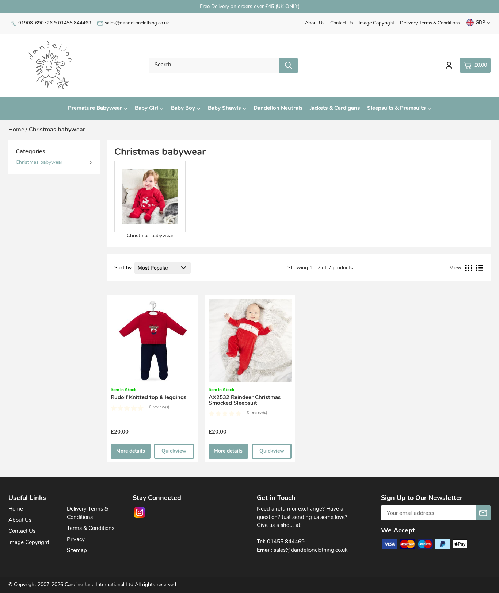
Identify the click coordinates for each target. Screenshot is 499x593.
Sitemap (77, 551)
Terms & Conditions (90, 528)
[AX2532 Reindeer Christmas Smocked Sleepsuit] (250, 343)
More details (130, 451)
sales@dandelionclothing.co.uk (137, 23)
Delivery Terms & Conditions (430, 23)
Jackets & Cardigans (335, 108)
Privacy (76, 540)
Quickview (173, 451)
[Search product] (288, 65)
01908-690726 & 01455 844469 (54, 23)
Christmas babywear (39, 162)
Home (15, 509)
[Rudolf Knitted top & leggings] (152, 343)
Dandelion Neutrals (278, 108)
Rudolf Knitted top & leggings (148, 398)
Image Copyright (376, 23)
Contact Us (341, 23)
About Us (314, 23)
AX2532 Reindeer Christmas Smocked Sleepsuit (245, 400)
